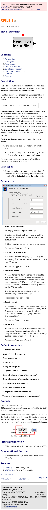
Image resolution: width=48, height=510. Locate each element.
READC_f (8, 468)
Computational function (15, 71)
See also (8, 76)
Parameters (10, 64)
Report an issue (8, 475)
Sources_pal (24, 479)
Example (8, 74)
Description (10, 59)
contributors (11, 507)
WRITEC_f (9, 470)
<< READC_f (5, 479)
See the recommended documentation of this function (22, 9)
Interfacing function (13, 69)
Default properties (13, 66)
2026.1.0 (4, 7)
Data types (9, 61)
